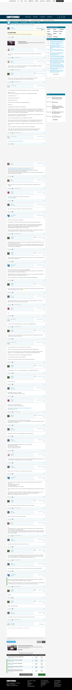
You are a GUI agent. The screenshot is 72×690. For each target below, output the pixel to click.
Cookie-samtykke (57, 682)
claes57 (12, 454)
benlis (12, 27)
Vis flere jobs (55, 119)
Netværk (48, 31)
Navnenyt (29, 684)
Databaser (54, 33)
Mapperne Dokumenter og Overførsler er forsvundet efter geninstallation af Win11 (15, 670)
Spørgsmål (17, 24)
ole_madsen (13, 215)
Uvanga (9, 661)
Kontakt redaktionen (31, 686)
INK (11, 163)
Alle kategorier (24, 22)
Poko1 (12, 191)
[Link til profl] (8, 49)
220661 (12, 73)
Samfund (49, 17)
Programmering (55, 31)
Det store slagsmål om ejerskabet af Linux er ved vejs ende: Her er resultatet (57, 50)
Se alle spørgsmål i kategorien (26, 674)
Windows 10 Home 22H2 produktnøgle (15, 660)
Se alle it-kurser (20, 649)
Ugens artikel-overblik (31, 680)
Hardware (54, 29)
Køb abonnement (60, 1)
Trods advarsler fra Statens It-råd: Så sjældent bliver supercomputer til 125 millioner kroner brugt (56, 71)
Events (22, 1)
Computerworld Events (45, 682)
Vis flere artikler (55, 74)
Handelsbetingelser (57, 684)
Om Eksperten (55, 36)
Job (18, 1)
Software (48, 29)
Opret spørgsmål (14, 22)
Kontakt (54, 1)
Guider (38, 22)
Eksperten (37, 1)
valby (9, 667)
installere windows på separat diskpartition (16, 656)
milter (12, 61)
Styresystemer (22, 24)
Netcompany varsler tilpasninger (48, 20)
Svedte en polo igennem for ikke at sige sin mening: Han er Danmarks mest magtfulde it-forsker (57, 53)
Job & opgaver (49, 36)
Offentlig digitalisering (22, 41)
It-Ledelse (42, 17)
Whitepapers (43, 684)
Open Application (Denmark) (56, 116)
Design (60, 33)
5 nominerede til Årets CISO (36, 20)
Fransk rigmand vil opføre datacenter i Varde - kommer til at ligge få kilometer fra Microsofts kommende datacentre (57, 65)
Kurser (26, 1)
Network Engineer (55, 102)
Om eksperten (32, 22)
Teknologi (28, 17)
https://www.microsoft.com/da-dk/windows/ (15, 141)
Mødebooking (31, 1)
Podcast (29, 682)
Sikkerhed (61, 31)
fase (12, 295)
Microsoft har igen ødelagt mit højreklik (15, 666)
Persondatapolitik (57, 680)
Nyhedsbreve (48, 1)
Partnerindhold (43, 683)
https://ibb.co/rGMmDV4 (12, 197)
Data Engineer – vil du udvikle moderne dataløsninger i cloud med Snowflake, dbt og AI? (58, 107)
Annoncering (42, 1)
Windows (27, 24)
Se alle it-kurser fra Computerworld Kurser (25, 645)
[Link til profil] (8, 28)
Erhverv (35, 17)
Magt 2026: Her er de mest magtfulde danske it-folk (19, 20)
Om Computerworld (12, 1)
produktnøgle (32, 24)
